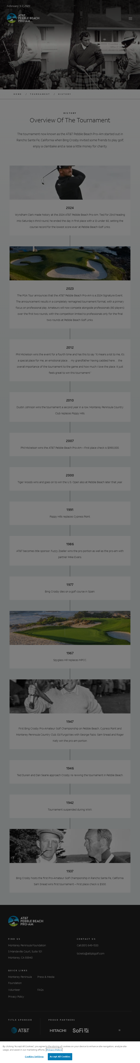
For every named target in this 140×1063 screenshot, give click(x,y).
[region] (70, 1052)
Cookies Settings (34, 1056)
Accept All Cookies (60, 1056)
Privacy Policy (54, 1049)
